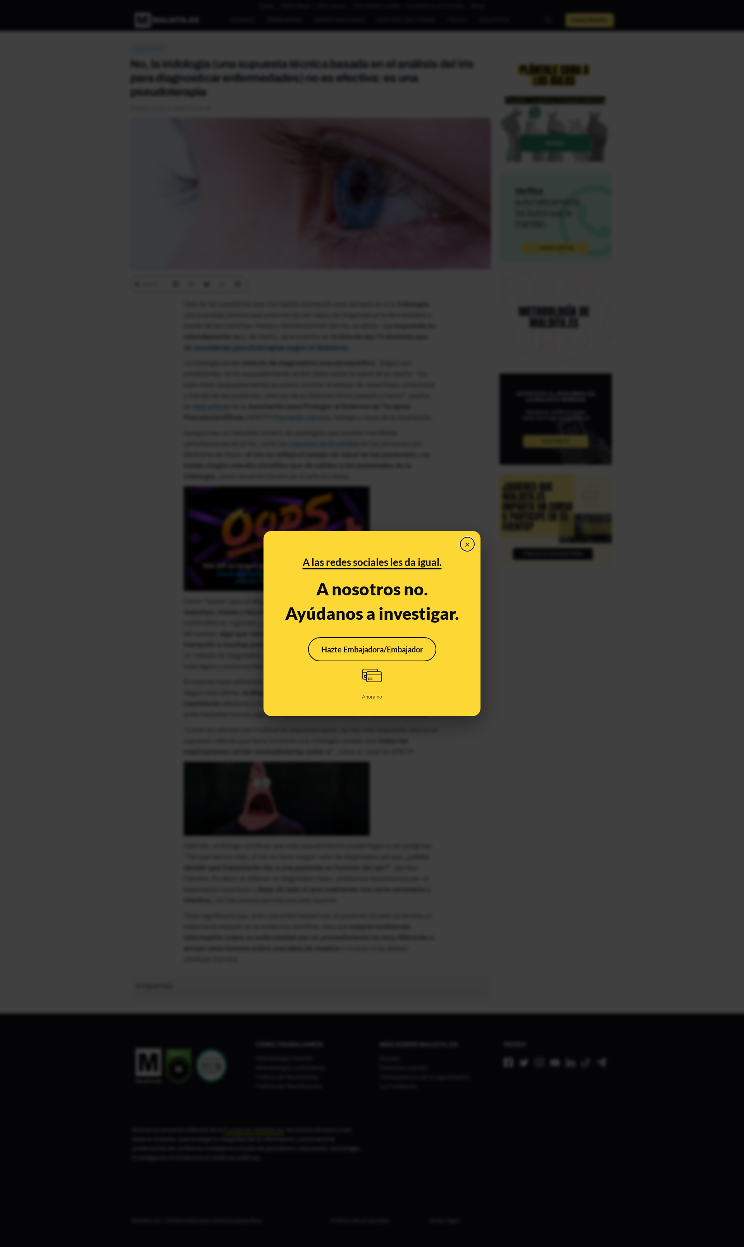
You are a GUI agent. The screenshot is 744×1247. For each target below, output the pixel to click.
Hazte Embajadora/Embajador (372, 649)
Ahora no (372, 697)
